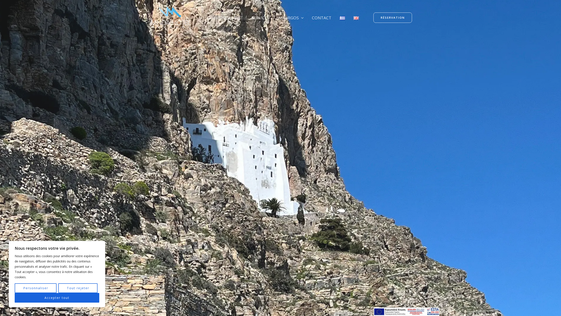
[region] (57, 274)
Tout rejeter (78, 288)
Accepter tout (56, 298)
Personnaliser (35, 288)
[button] (301, 18)
